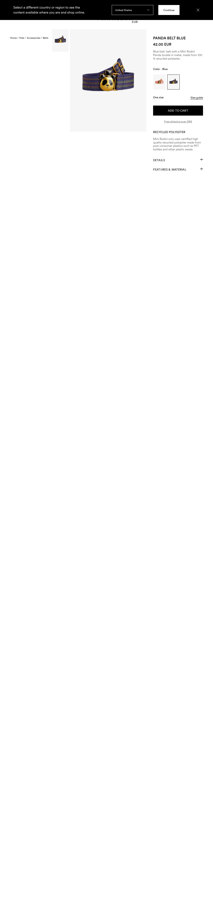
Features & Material (169, 169)
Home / (14, 37)
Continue (169, 10)
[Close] (198, 10)
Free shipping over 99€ (178, 121)
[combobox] (132, 10)
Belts (45, 37)
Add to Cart (178, 110)
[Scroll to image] (60, 40)
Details (159, 160)
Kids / (22, 37)
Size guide (197, 97)
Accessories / (34, 37)
